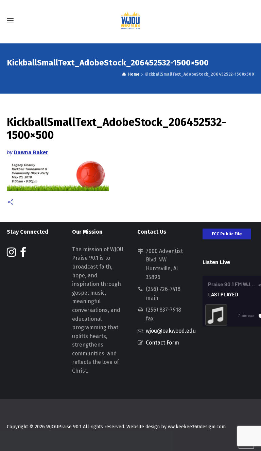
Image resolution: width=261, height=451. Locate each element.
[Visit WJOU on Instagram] (11, 254)
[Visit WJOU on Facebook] (23, 254)
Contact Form (162, 342)
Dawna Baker (31, 152)
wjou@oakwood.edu (171, 331)
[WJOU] (130, 20)
